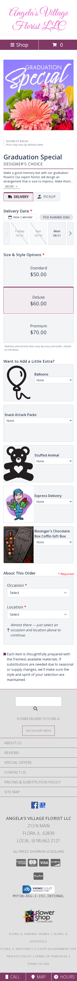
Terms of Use (38, 964)
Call (14, 977)
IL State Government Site (55, 949)
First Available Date (56, 217)
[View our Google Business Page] (42, 807)
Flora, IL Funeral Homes (29, 934)
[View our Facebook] (34, 807)
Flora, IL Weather (15, 949)
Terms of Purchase (51, 956)
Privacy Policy (19, 956)
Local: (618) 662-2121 (38, 841)
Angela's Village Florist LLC (38, 19)
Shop (22, 44)
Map (40, 977)
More (9, 186)
